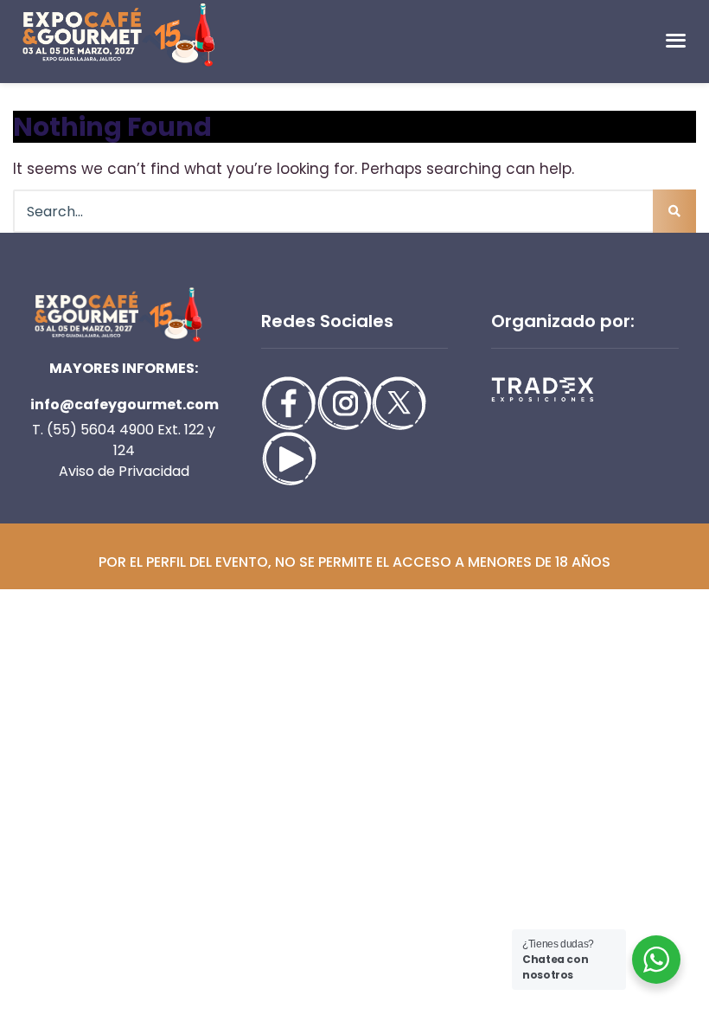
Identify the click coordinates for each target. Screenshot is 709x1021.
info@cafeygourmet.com (124, 404)
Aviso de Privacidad (124, 471)
